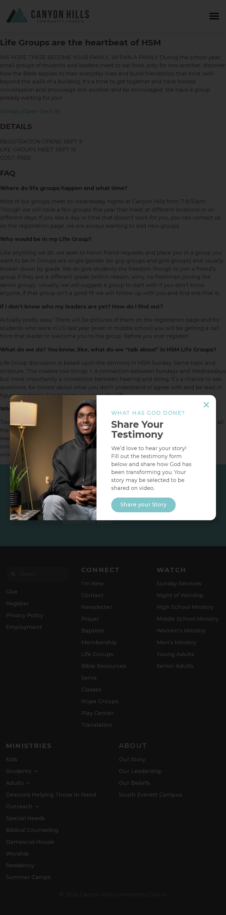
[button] (206, 405)
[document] (113, 457)
